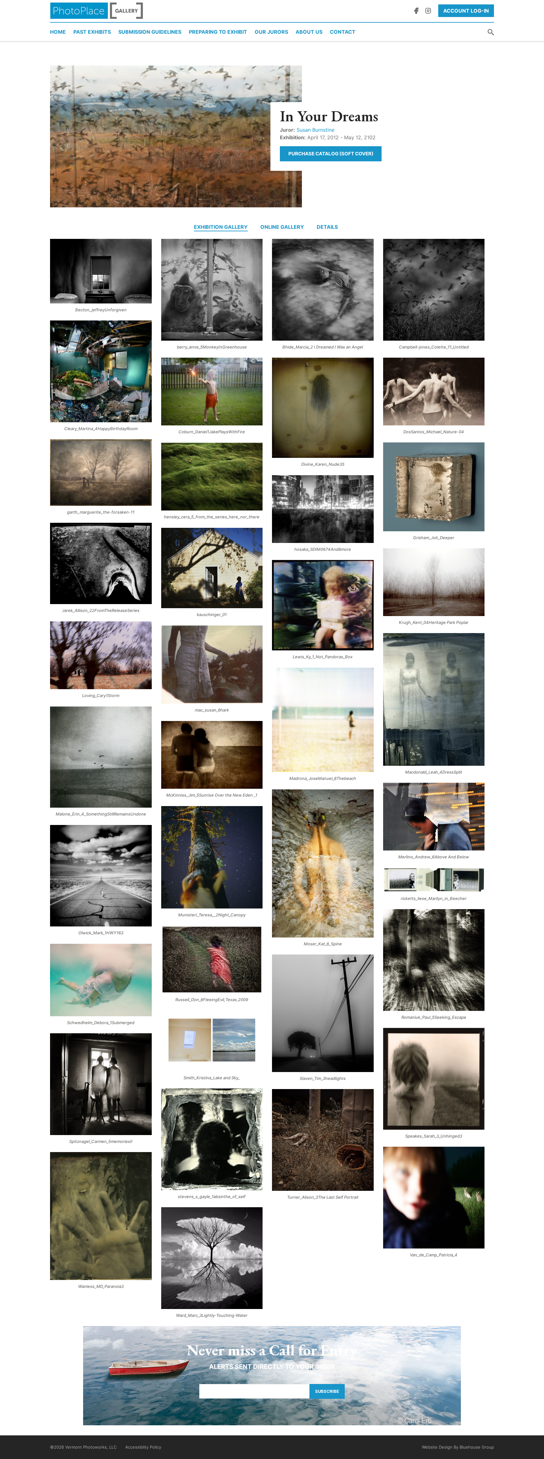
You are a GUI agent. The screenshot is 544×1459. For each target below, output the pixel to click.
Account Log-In (466, 11)
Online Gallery (282, 227)
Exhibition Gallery (221, 227)
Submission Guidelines (149, 32)
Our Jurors (271, 32)
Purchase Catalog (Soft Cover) (330, 154)
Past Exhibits (92, 32)
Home (58, 32)
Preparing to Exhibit (218, 32)
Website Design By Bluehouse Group (458, 1447)
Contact (342, 32)
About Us (309, 32)
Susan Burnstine (315, 130)
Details (327, 227)
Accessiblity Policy (143, 1447)
